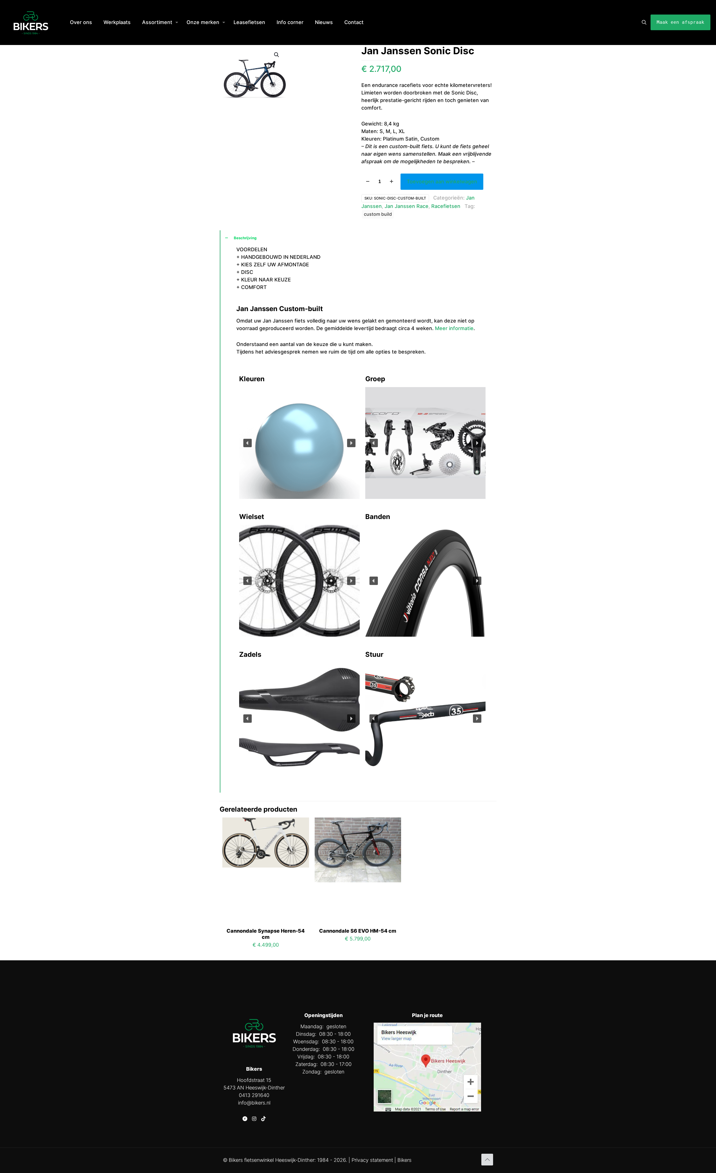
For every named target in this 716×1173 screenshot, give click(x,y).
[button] (247, 443)
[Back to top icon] (487, 1159)
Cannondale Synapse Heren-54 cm (266, 934)
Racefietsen (445, 206)
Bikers (404, 1160)
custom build (378, 214)
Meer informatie (454, 328)
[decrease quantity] (368, 181)
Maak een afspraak (680, 22)
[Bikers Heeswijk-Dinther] (31, 22)
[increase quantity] (391, 181)
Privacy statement (372, 1160)
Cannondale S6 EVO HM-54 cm (357, 931)
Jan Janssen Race (406, 206)
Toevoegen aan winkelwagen (442, 181)
